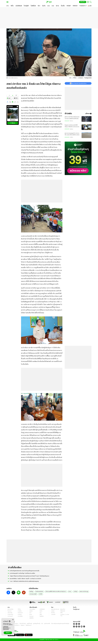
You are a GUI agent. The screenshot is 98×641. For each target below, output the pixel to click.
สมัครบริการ (82, 2)
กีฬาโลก (53, 612)
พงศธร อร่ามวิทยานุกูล (84, 591)
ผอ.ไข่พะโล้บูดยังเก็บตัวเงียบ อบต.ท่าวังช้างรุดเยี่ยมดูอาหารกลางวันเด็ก (24, 570)
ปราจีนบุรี (75, 591)
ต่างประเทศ (67, 120)
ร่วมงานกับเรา (15, 623)
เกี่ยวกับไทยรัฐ (23, 623)
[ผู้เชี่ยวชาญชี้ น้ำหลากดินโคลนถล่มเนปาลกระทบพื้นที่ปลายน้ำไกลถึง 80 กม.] (86, 119)
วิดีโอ (41, 614)
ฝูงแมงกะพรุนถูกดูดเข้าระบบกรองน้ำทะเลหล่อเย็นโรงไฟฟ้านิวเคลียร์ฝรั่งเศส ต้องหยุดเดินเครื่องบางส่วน (72, 134)
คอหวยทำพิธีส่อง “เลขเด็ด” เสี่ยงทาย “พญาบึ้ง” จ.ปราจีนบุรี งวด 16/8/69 (25, 578)
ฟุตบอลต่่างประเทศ (55, 609)
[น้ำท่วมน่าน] (12, 113)
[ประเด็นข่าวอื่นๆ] (17, 106)
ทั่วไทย (74, 78)
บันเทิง (41, 611)
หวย (40, 612)
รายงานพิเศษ (32, 609)
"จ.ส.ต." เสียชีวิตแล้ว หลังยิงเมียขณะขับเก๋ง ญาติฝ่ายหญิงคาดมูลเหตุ (24, 581)
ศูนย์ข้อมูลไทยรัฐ (36, 623)
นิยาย (30, 614)
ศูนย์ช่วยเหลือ (47, 623)
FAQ (42, 623)
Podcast (31, 616)
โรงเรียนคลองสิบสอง (39, 591)
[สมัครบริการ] (78, 158)
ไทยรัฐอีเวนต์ (76, 609)
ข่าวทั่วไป (40, 594)
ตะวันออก (80, 78)
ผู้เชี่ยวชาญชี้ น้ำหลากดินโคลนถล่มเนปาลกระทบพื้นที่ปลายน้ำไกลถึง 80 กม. (72, 118)
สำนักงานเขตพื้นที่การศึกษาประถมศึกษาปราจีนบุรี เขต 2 (56, 591)
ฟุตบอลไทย (62, 609)
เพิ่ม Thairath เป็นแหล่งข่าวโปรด (79, 83)
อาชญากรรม (10, 614)
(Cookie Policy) (6, 629)
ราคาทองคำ (10, 616)
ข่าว (70, 78)
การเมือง (20, 611)
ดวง (30, 612)
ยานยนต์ (19, 614)
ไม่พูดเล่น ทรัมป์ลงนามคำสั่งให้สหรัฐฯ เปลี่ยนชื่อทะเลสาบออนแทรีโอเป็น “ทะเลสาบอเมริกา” (72, 126)
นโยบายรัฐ (10, 612)
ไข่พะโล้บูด (31, 591)
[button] (7, 102)
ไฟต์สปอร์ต (62, 611)
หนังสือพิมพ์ (42, 609)
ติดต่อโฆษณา (28, 625)
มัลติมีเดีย (31, 618)
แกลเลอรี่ (53, 614)
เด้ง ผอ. (69, 591)
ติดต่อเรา (23, 625)
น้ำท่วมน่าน (12, 120)
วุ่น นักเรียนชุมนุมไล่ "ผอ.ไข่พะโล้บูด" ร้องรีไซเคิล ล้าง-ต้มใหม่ (22, 573)
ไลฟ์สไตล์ (41, 616)
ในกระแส (9, 611)
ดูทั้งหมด (87, 113)
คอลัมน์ (31, 611)
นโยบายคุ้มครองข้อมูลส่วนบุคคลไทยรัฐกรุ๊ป (60, 623)
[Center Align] (12, 619)
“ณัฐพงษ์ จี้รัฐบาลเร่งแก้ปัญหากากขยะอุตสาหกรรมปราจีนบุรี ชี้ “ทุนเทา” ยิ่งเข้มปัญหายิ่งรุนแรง (29, 576)
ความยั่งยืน (20, 616)
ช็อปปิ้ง (74, 607)
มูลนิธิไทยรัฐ (29, 623)
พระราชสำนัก (10, 609)
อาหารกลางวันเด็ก (33, 594)
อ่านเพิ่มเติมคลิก (6, 627)
